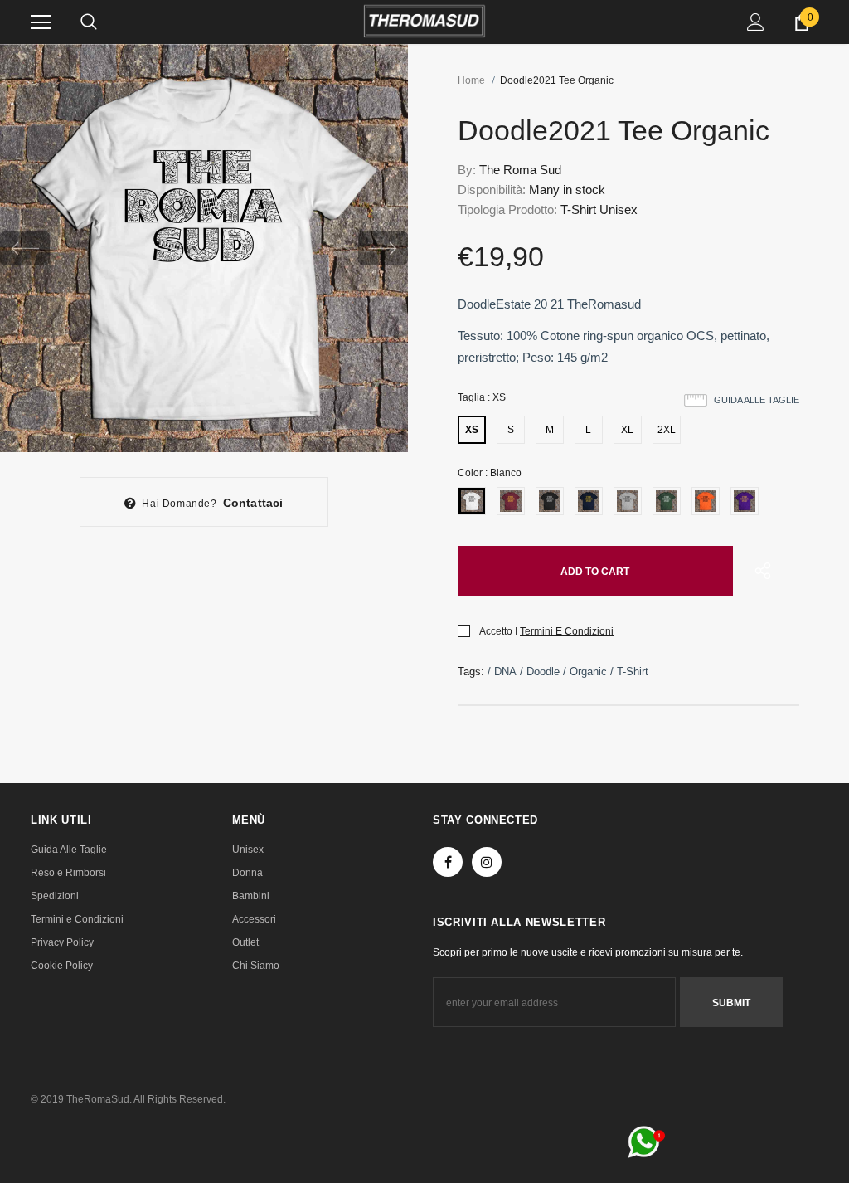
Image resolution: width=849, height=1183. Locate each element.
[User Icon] (755, 22)
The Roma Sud (520, 170)
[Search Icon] (88, 22)
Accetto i (498, 631)
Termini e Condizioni (567, 631)
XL (627, 430)
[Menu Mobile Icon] (41, 22)
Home (471, 80)
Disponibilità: (492, 190)
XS (471, 430)
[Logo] (424, 21)
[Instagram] (487, 862)
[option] (204, 248)
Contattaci (253, 502)
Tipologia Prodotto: (507, 209)
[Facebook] (448, 862)
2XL (666, 430)
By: (467, 170)
